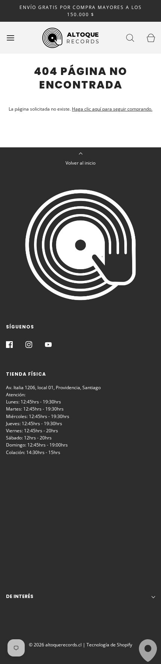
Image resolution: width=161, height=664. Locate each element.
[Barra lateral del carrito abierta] (150, 37)
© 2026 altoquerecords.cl (55, 645)
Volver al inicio (80, 163)
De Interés (19, 596)
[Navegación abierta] (10, 37)
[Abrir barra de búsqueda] (130, 37)
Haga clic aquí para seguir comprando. (112, 109)
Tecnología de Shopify (109, 645)
